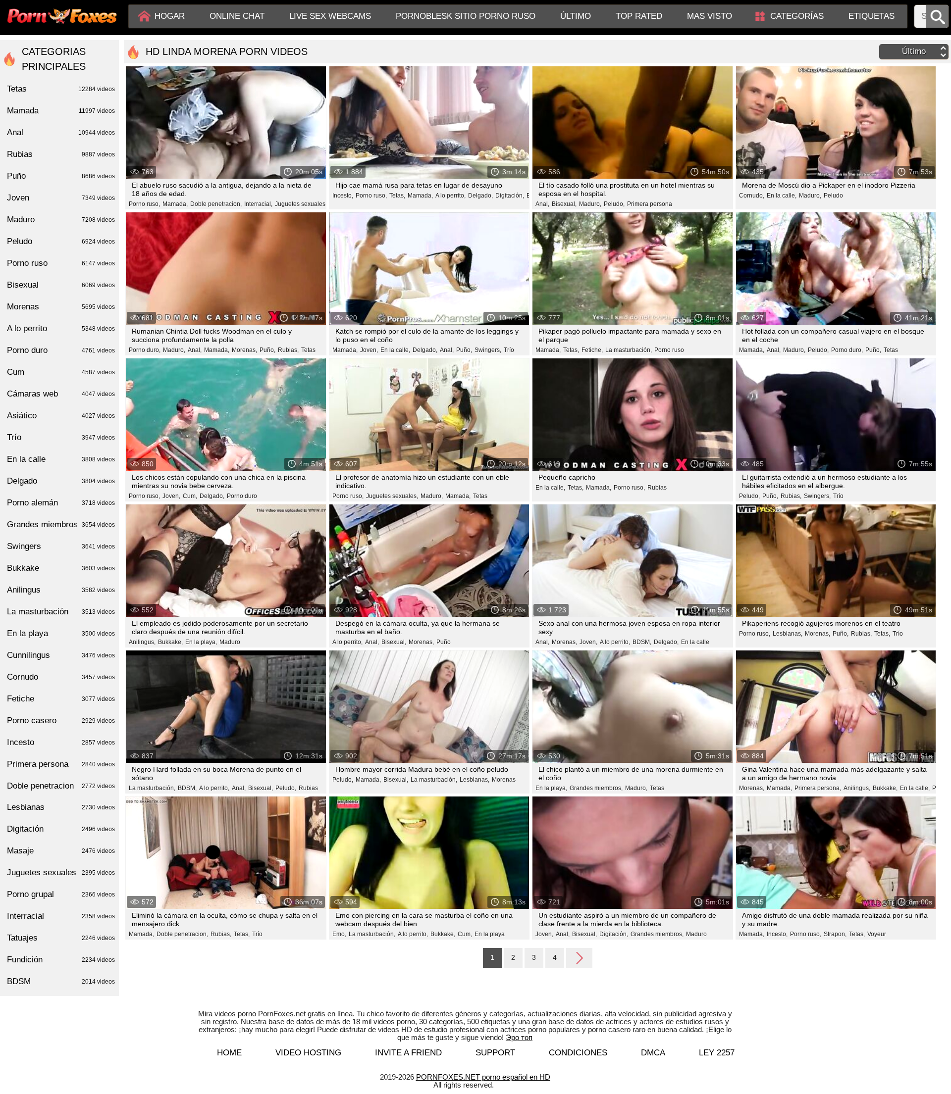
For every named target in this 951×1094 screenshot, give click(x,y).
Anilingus (61, 590)
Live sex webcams (330, 16)
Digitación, (509, 195)
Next (579, 957)
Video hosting (308, 1052)
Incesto (61, 742)
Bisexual (61, 285)
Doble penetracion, (216, 203)
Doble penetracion (61, 786)
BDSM (61, 981)
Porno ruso (669, 350)
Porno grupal (61, 894)
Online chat (237, 16)
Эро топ (519, 1037)
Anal (61, 132)
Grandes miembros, (596, 788)
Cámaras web (61, 393)
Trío (509, 350)
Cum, (190, 496)
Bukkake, (170, 642)
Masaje (61, 850)
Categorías (797, 16)
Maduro (229, 642)
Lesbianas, (787, 633)
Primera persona (649, 203)
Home (229, 1052)
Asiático (61, 415)
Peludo (833, 195)
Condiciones (578, 1052)
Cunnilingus (61, 655)
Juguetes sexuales (61, 872)
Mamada (61, 110)
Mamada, (175, 203)
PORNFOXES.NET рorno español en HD (483, 1077)
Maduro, (590, 203)
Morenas (504, 779)
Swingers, (488, 350)
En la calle (695, 642)
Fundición (61, 959)
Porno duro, (144, 350)
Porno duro (242, 496)
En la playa (490, 934)
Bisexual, (564, 203)
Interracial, (258, 203)
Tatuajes (61, 938)
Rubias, (288, 350)
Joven (61, 197)
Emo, (339, 934)
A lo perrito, (450, 195)
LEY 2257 (717, 1052)
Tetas (308, 350)
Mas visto (709, 16)
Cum (61, 372)
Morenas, (244, 350)
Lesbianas (61, 807)
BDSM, (642, 642)
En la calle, (781, 195)
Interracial (61, 916)
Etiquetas (871, 16)
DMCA (653, 1052)
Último (575, 16)
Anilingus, (142, 642)
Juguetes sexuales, (301, 203)
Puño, (267, 350)
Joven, (369, 350)
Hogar (170, 16)
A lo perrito (61, 328)
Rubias (657, 487)
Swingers (61, 546)
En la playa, (201, 642)
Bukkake (61, 568)
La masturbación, (628, 350)
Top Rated (639, 16)
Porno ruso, (144, 203)
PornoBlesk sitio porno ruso (465, 16)
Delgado (61, 481)
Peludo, (614, 203)
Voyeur (876, 934)
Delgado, (480, 195)
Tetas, (397, 195)
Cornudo (61, 677)
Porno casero (61, 720)
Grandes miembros (61, 524)
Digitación (61, 829)
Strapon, (835, 934)
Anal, (542, 203)
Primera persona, (817, 788)
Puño (443, 642)
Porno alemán (61, 502)
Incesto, (342, 195)
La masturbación (61, 611)
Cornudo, (751, 195)
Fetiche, (592, 350)
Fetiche (61, 698)
